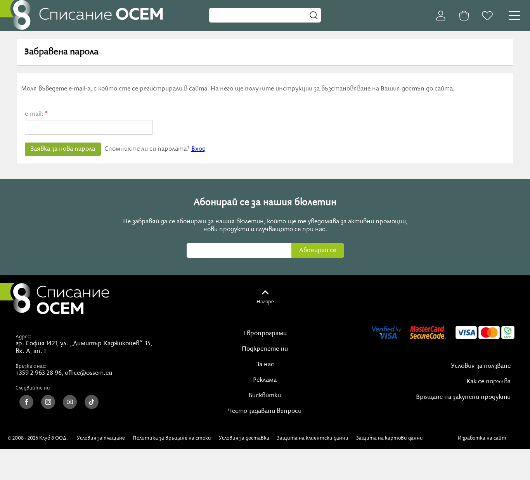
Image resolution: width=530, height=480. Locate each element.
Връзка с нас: (31, 366)
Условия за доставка (244, 438)
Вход (198, 149)
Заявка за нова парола (63, 149)
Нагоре (265, 302)
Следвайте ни (33, 388)
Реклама (265, 380)
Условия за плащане (101, 438)
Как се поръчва (488, 382)
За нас (265, 365)
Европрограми (265, 333)
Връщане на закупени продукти (463, 397)
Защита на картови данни (389, 438)
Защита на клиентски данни (312, 438)
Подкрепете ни (265, 349)
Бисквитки (265, 396)
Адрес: (23, 337)
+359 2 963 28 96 (39, 373)
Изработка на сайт (483, 438)
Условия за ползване (481, 366)
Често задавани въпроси (264, 411)
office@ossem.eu (88, 373)
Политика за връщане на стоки (172, 438)
